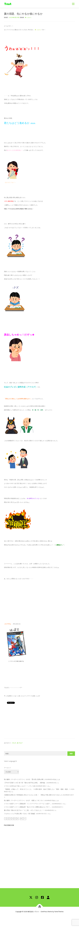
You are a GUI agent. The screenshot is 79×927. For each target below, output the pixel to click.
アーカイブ (7, 768)
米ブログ (20, 743)
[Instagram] (36, 897)
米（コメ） (28, 17)
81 (21, 819)
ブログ (14, 743)
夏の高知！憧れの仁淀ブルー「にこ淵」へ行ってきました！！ (24, 810)
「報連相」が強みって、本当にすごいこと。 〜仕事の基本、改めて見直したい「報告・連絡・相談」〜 (37, 789)
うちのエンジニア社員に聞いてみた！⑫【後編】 (20, 814)
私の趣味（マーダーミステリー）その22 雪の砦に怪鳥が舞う (24, 779)
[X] (30, 897)
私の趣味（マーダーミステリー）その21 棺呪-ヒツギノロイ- (24, 800)
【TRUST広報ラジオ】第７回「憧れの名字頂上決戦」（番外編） (25, 783)
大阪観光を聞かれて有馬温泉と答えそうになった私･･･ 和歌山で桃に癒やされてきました (33, 795)
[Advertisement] (39, 720)
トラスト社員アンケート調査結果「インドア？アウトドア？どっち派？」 (28, 804)
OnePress (44, 912)
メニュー (73, 4)
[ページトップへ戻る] (39, 906)
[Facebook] (42, 897)
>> (25, 819)
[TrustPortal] (48, 897)
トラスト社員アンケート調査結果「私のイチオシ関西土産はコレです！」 (28, 807)
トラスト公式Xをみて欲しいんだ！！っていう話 (19, 786)
